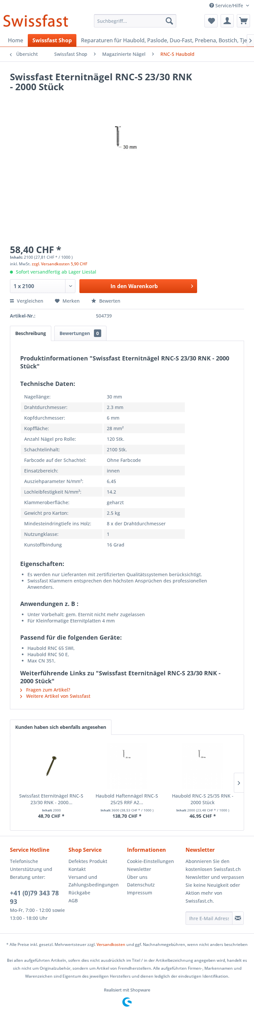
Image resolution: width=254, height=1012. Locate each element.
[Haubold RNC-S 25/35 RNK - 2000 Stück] (202, 766)
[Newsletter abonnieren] (238, 918)
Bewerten (109, 301)
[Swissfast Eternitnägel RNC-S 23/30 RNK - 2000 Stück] (51, 766)
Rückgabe (79, 892)
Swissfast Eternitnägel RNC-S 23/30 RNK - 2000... (51, 799)
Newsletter (139, 869)
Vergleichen (29, 301)
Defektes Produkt (87, 861)
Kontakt (77, 869)
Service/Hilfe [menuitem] (229, 5)
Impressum (139, 892)
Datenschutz (141, 884)
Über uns (137, 877)
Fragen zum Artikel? (47, 690)
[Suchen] (169, 20)
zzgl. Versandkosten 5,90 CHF (59, 264)
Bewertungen (79, 333)
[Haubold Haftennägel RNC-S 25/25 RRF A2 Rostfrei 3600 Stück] (127, 766)
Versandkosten (111, 944)
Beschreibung (30, 333)
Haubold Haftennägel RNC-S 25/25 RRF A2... (127, 799)
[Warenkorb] (243, 20)
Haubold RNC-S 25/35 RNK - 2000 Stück (202, 799)
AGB (73, 900)
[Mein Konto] (227, 20)
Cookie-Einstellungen (150, 861)
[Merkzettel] (211, 20)
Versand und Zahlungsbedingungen (93, 881)
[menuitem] (135, 20)
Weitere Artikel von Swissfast (57, 696)
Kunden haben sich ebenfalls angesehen (60, 727)
